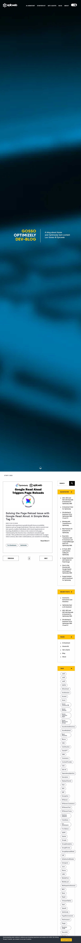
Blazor (64, 739)
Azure (63, 700)
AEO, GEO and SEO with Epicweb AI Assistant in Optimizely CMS (67, 500)
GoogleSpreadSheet (68, 851)
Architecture (65, 692)
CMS (63, 754)
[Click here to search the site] (72, 483)
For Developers (11, 545)
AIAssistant (65, 689)
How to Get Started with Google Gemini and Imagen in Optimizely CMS (67, 569)
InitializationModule (68, 859)
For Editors (65, 829)
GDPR (63, 832)
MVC (63, 889)
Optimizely (23, 545)
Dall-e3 (64, 769)
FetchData (65, 820)
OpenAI (64, 908)
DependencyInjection (68, 773)
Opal (63, 904)
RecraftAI (65, 932)
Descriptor (65, 777)
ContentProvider (67, 762)
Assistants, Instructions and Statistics (67, 599)
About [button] (66, 5)
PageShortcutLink (67, 916)
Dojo (63, 784)
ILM (63, 855)
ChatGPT (65, 750)
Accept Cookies (66, 940)
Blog (63, 653)
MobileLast (65, 881)
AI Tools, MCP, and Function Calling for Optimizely (66, 552)
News (63, 893)
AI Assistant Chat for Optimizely (67, 508)
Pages (62, 637)
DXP (63, 792)
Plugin (63, 923)
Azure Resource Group (65, 722)
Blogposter (64, 492)
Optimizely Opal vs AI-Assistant (67, 606)
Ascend (64, 696)
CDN (63, 743)
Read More (45, 541)
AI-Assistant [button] (30, 5)
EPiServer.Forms (67, 811)
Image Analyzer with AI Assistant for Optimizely (67, 578)
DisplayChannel (66, 781)
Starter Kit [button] (41, 5)
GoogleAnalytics (67, 844)
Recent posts (65, 592)
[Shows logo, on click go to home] (10, 5)
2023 (11, 475)
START (6, 475)
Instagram (65, 863)
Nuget (63, 897)
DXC (63, 788)
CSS (63, 765)
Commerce (65, 758)
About (64, 656)
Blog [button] (60, 5)
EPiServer (65, 800)
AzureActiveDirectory (68, 726)
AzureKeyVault (66, 730)
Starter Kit (65, 646)
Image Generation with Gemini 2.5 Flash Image (67, 560)
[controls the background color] (74, 5)
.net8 (63, 681)
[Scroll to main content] (40, 468)
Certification (66, 747)
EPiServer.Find (66, 807)
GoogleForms (66, 847)
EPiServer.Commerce (68, 803)
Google (64, 840)
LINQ (63, 874)
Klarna (64, 870)
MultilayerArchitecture (68, 885)
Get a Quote (66, 650)
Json (63, 866)
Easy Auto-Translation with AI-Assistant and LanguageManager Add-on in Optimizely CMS (67, 541)
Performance (66, 919)
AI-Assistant (66, 643)
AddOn (64, 685)
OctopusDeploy (66, 900)
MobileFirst (65, 878)
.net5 (63, 673)
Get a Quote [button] (52, 5)
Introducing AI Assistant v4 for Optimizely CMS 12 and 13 (67, 515)
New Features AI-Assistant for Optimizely (67, 530)
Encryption (65, 796)
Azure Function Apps (64, 715)
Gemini (64, 836)
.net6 (63, 677)
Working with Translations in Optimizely (66, 523)
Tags (62, 668)
